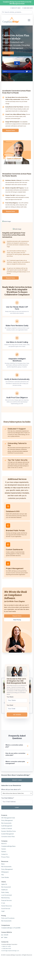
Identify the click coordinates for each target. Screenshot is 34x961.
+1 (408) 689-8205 (27, 8)
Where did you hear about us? (11, 789)
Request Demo (8, 53)
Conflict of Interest (6, 828)
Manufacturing (5, 897)
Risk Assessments (6, 823)
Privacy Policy (5, 857)
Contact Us (4, 854)
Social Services (5, 908)
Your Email (10, 705)
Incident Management (7, 834)
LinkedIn (5, 935)
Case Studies (5, 877)
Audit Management (6, 826)
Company (4, 841)
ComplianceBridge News (8, 846)
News (3, 864)
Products (4, 815)
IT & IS (3, 903)
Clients (3, 881)
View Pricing (17, 619)
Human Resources (6, 906)
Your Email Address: (7, 798)
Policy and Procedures (7, 918)
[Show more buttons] (30, 71)
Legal (2, 911)
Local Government (6, 895)
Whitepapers (5, 872)
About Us (4, 843)
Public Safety (5, 892)
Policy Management (7, 820)
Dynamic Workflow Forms (8, 831)
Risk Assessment (6, 887)
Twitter (5, 937)
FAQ (2, 874)
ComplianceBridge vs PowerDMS (10, 928)
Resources (4, 861)
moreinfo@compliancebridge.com (10, 950)
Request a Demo (17, 780)
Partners (3, 851)
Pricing (3, 915)
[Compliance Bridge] (11, 20)
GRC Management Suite (8, 818)
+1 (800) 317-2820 (15, 8)
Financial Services (6, 900)
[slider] (15, 71)
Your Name (10, 697)
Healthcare (4, 889)
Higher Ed (4, 884)
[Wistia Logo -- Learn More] (27, 71)
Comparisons (5, 925)
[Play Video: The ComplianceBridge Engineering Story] (17, 63)
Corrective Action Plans (8, 836)
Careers (3, 849)
